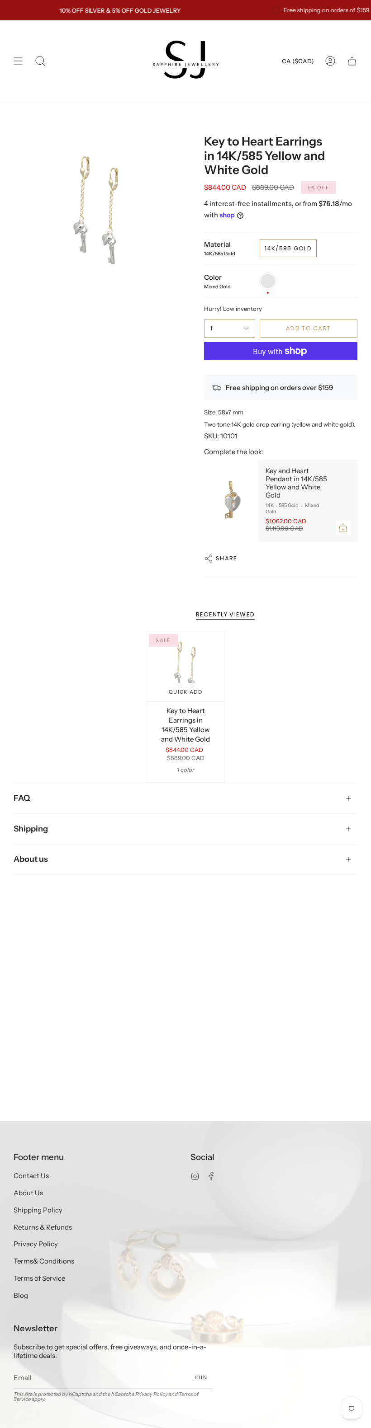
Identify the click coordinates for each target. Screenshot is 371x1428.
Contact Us (31, 1175)
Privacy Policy (36, 1244)
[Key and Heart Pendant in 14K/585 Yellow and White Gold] (231, 501)
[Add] (343, 528)
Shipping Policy (38, 1210)
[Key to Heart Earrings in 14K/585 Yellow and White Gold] (185, 666)
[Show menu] (18, 61)
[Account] (330, 61)
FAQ (22, 798)
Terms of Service (39, 1278)
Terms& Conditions (44, 1261)
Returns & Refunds (43, 1227)
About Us (28, 1192)
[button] (40, 61)
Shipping (31, 829)
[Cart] (352, 61)
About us (31, 859)
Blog (21, 1295)
